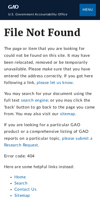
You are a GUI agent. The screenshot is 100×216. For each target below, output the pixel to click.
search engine (34, 100)
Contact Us (25, 189)
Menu (88, 10)
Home (20, 177)
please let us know (55, 83)
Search (21, 183)
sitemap (67, 114)
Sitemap (22, 195)
